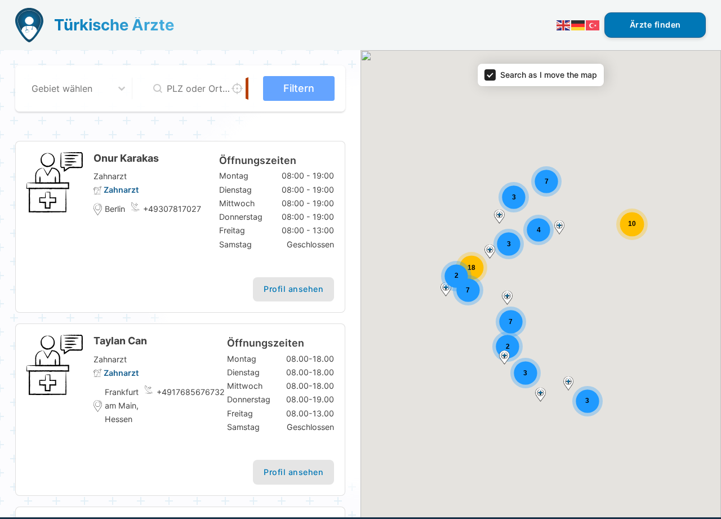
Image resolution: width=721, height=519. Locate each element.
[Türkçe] (593, 24)
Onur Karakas (126, 158)
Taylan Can (120, 341)
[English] (564, 24)
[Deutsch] (578, 24)
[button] (568, 383)
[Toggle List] (122, 88)
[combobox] (69, 88)
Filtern (298, 88)
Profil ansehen (293, 289)
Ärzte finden (655, 24)
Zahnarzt (121, 189)
